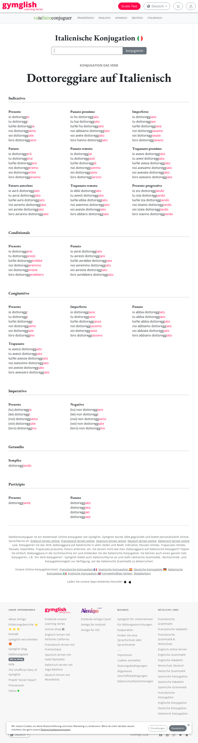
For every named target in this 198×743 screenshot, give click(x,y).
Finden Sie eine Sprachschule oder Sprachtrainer (129, 639)
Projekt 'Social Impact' (23, 680)
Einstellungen (158, 728)
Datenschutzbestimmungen (55, 729)
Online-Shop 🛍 (55, 629)
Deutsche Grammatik (171, 671)
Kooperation (125, 630)
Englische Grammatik (171, 655)
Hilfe (12, 664)
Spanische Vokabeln (171, 682)
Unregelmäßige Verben (117, 573)
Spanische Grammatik (172, 687)
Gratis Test (129, 6)
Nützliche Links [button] (168, 609)
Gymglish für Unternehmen (135, 619)
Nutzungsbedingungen (132, 666)
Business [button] (123, 609)
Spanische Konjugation (173, 676)
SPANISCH (121, 18)
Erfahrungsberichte (21, 624)
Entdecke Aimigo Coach (96, 619)
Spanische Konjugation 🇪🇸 (115, 569)
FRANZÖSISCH (85, 18)
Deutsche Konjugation (172, 708)
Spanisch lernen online (111, 541)
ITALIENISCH (155, 18)
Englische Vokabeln (170, 660)
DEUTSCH (137, 18)
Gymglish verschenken (23, 639)
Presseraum (16, 685)
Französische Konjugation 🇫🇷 (78, 569)
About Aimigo (17, 619)
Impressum (124, 655)
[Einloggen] (191, 6)
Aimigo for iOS (90, 630)
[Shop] (178, 6)
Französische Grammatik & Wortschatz (166, 639)
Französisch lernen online (78, 541)
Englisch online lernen (172, 649)
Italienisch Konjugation (173, 713)
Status (13, 690)
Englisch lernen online (45, 541)
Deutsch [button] (158, 6)
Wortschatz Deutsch (171, 665)
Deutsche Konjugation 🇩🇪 (150, 569)
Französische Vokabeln (172, 629)
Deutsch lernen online (142, 541)
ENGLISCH (105, 18)
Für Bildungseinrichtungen (134, 624)
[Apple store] (130, 582)
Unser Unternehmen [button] (22, 609)
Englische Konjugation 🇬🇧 (84, 573)
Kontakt (13, 634)
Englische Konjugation (172, 702)
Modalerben (142, 573)
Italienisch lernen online (173, 541)
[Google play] (125, 582)
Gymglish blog (18, 649)
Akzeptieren (177, 728)
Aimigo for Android (93, 624)
